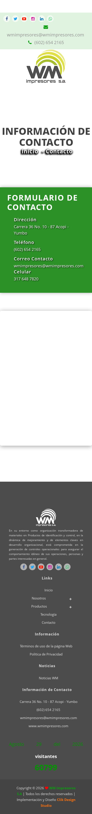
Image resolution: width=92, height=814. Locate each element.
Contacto (48, 622)
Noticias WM (48, 678)
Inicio (30, 151)
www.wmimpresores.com (48, 726)
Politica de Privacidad (46, 654)
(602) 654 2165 (48, 42)
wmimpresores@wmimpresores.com (48, 718)
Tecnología (48, 614)
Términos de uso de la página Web (46, 646)
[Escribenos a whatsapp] (50, 18)
